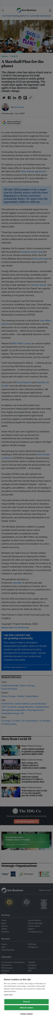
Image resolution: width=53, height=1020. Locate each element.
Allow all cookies (26, 1008)
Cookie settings (26, 1014)
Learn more (8, 995)
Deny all (26, 1002)
